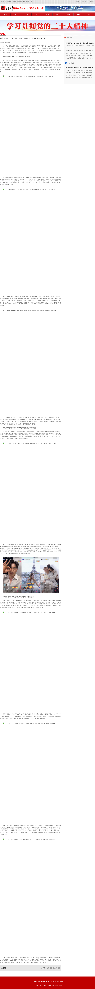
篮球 (47, 14)
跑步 (57, 14)
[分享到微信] (54, 968)
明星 (78, 14)
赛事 (68, 14)
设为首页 (76, 2)
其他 (89, 14)
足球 (36, 14)
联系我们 (92, 2)
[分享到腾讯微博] (51, 968)
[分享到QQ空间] (56, 968)
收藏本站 (84, 2)
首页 (5, 14)
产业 (26, 14)
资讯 (15, 14)
